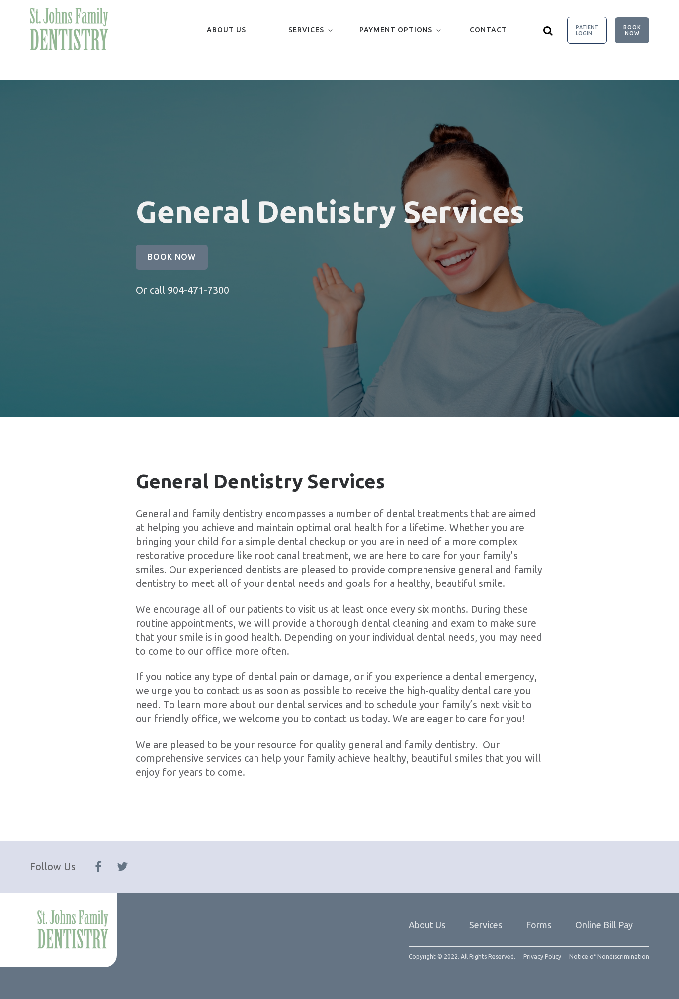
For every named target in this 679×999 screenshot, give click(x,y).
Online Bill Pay (604, 925)
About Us (226, 30)
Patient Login (587, 30)
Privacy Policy (542, 957)
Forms (538, 925)
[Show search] (548, 30)
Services (306, 30)
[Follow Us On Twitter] (122, 867)
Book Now (632, 30)
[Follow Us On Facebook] (98, 867)
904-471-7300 (198, 290)
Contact (488, 30)
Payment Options (395, 30)
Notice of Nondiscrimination (609, 957)
